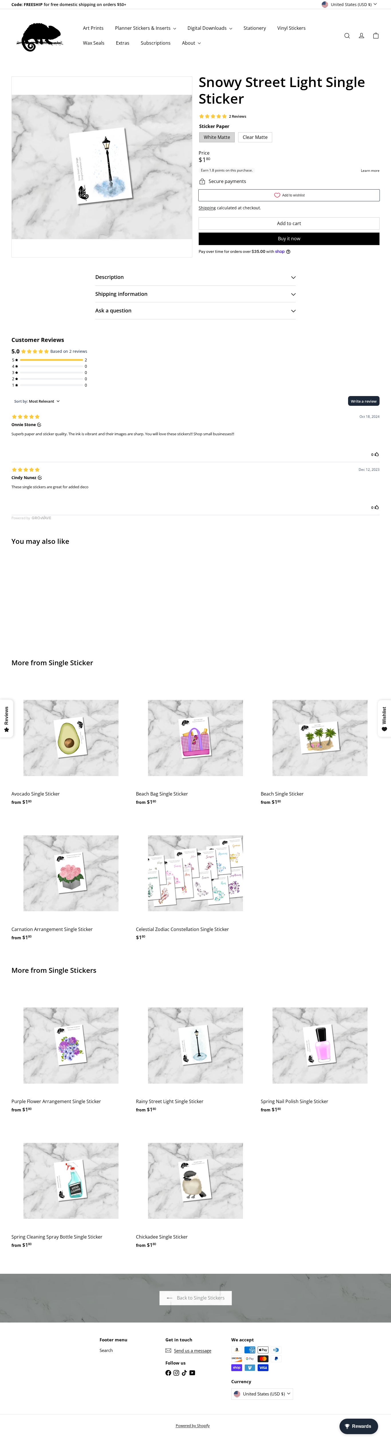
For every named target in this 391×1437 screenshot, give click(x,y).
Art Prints (93, 28)
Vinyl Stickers (291, 28)
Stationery (255, 28)
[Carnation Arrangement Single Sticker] (70, 880)
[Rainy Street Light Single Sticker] (195, 1052)
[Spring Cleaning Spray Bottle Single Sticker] (70, 1187)
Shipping (207, 207)
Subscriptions (156, 43)
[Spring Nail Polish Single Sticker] (320, 1052)
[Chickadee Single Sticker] (195, 1187)
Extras (122, 43)
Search (106, 1350)
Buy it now (289, 238)
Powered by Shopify (193, 1425)
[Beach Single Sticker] (320, 744)
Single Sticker (71, 662)
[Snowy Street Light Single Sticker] (39, 598)
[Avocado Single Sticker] (70, 744)
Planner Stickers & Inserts (143, 28)
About (189, 43)
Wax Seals (93, 43)
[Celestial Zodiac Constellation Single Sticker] (195, 880)
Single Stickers (72, 970)
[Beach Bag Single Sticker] (195, 744)
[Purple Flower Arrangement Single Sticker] (70, 1052)
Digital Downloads (207, 28)
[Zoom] (102, 167)
